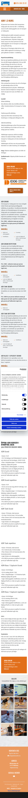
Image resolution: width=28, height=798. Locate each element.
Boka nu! (9, 175)
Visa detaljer (20, 414)
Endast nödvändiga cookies (14, 427)
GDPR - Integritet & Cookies (14, 788)
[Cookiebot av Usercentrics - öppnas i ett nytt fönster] (20, 369)
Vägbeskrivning (14, 767)
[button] (4, 8)
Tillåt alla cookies (14, 419)
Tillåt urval (14, 423)
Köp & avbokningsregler (14, 790)
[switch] (24, 399)
